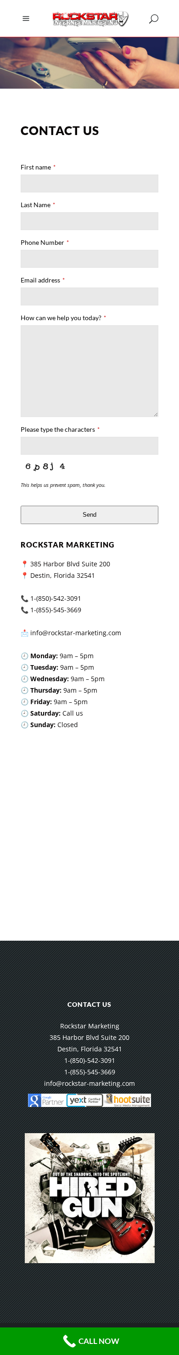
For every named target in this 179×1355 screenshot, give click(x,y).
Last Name (38, 205)
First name (38, 167)
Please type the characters (60, 429)
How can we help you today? (63, 318)
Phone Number (45, 242)
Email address (43, 280)
